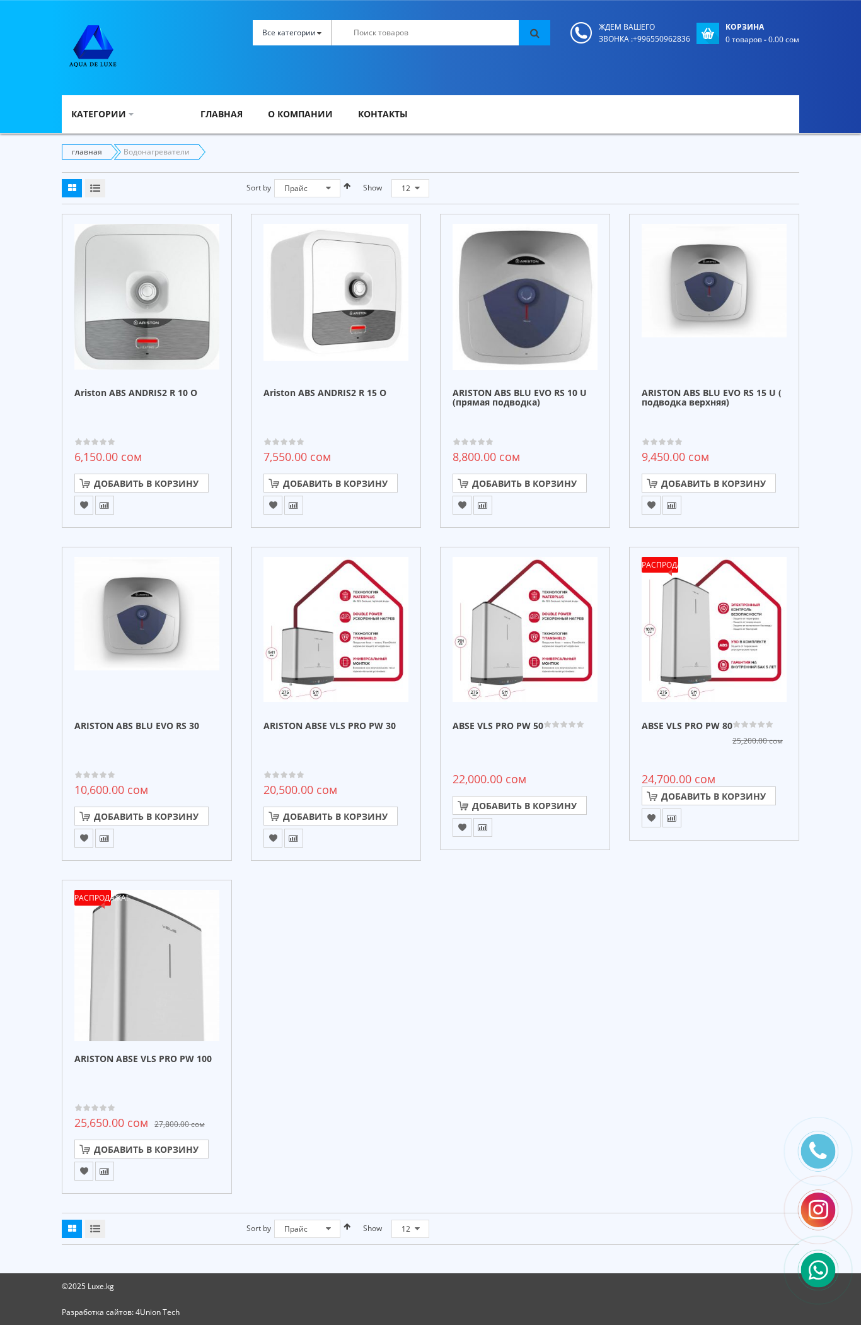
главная (87, 151)
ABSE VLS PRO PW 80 (687, 726)
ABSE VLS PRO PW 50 (498, 726)
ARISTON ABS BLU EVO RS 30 (136, 726)
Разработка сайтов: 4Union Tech (121, 1312)
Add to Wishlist (83, 505)
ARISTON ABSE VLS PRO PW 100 (143, 1059)
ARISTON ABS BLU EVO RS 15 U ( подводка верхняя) (712, 398)
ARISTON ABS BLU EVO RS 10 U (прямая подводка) (520, 398)
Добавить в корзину (146, 483)
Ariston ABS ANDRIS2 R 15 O (324, 393)
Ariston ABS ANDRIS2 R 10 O (135, 393)
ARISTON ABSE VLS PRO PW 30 (329, 726)
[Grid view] (72, 188)
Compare (104, 505)
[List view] (95, 188)
